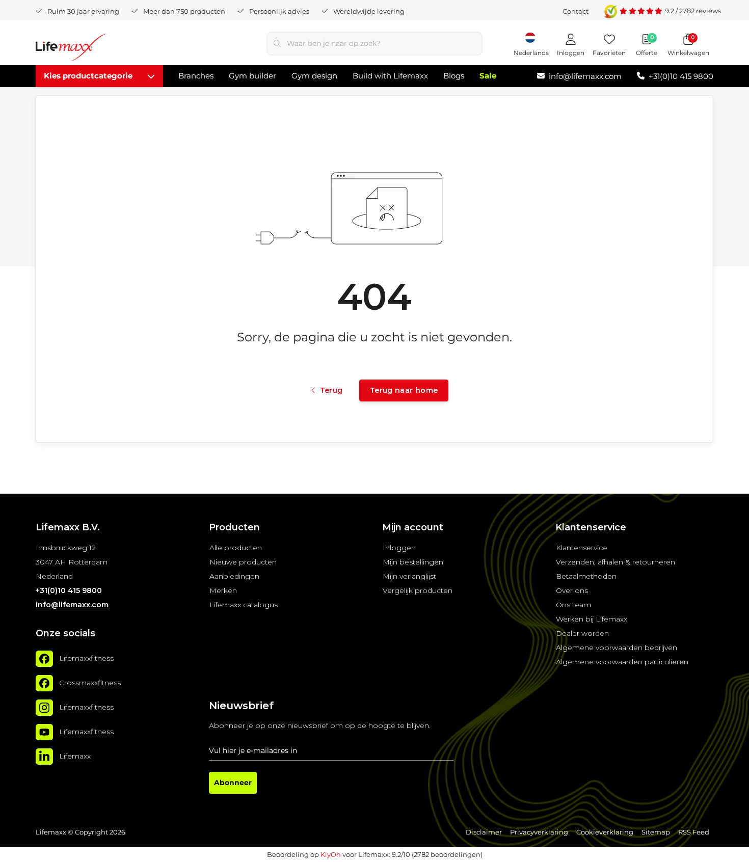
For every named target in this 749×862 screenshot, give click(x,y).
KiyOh (330, 854)
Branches (195, 75)
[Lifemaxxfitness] (44, 659)
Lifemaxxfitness (86, 658)
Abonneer (233, 782)
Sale (487, 75)
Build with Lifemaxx (390, 75)
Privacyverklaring (539, 832)
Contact (575, 11)
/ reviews (693, 11)
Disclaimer (484, 832)
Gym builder (252, 75)
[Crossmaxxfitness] (44, 683)
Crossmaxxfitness (90, 682)
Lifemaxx (75, 756)
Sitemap (655, 832)
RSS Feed (693, 832)
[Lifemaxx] (44, 756)
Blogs (453, 75)
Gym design (314, 75)
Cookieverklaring (604, 832)
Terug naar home (404, 390)
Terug (330, 390)
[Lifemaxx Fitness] (71, 49)
